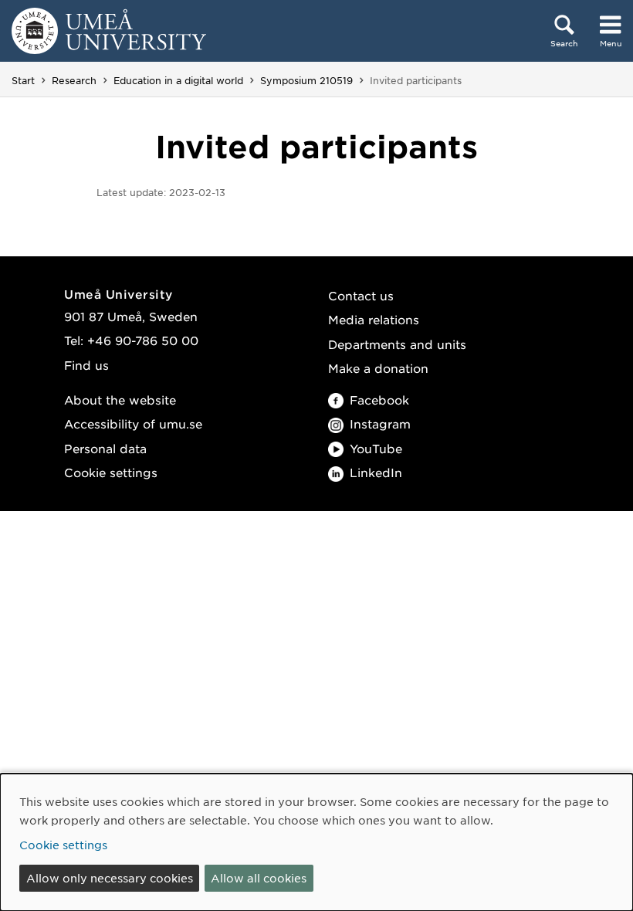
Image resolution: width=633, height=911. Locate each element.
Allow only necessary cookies (109, 878)
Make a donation (378, 368)
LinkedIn (376, 472)
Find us (86, 364)
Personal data (105, 448)
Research (74, 80)
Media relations (373, 319)
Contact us (361, 295)
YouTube (376, 448)
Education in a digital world (178, 80)
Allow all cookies (258, 878)
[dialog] (316, 842)
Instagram (380, 423)
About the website (120, 399)
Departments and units (397, 344)
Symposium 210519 (306, 80)
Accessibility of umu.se (133, 423)
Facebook (379, 399)
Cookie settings (110, 472)
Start (23, 80)
